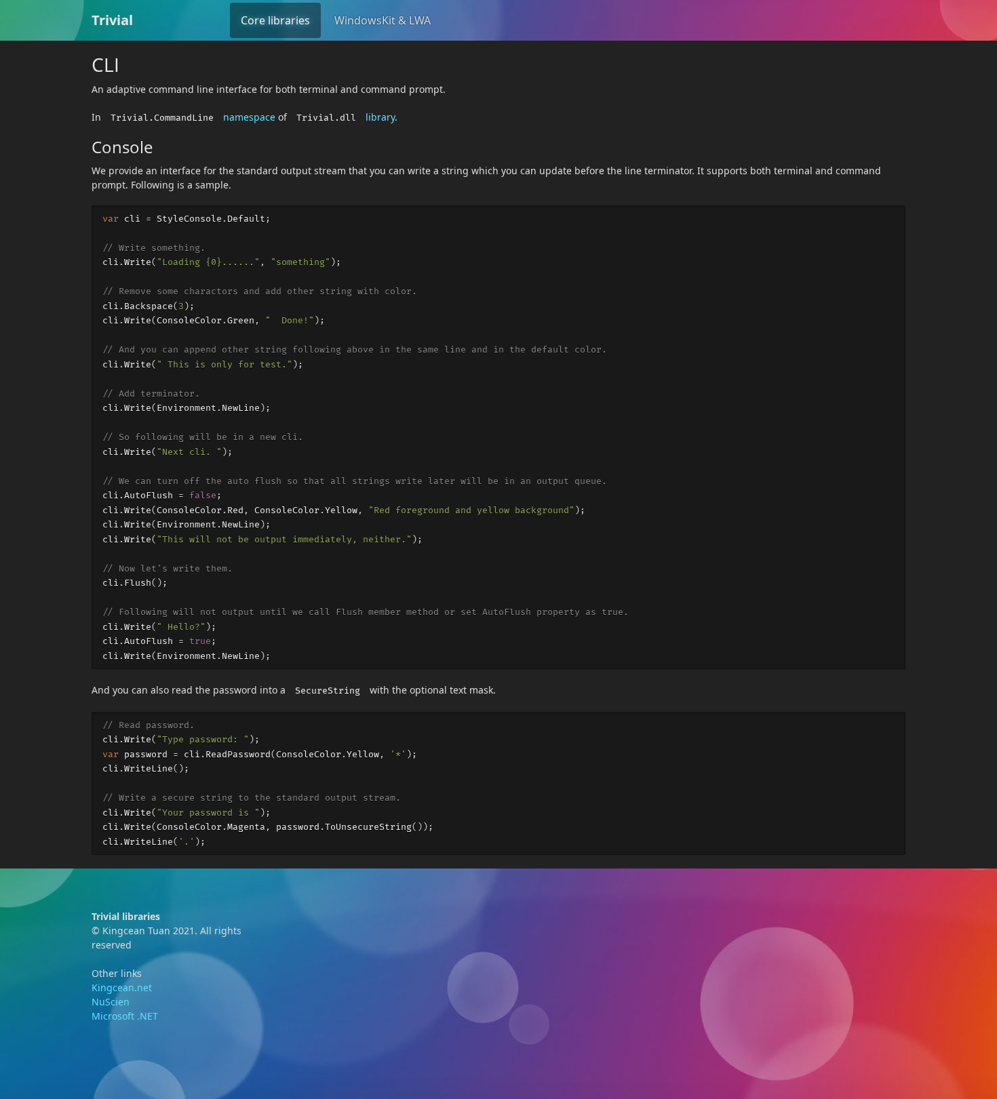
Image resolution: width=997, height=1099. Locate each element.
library (380, 117)
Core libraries (275, 20)
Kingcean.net (122, 987)
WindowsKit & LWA (382, 20)
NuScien (111, 1001)
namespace (249, 117)
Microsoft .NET (125, 1016)
